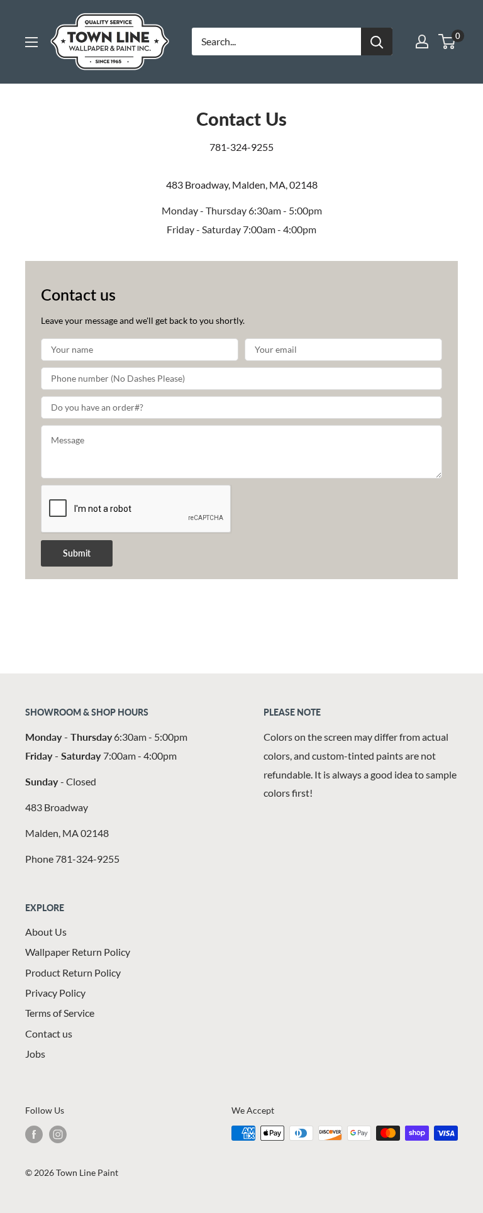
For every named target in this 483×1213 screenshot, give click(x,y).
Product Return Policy (73, 972)
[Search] (376, 41)
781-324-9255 (241, 147)
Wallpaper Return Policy (77, 952)
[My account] (422, 41)
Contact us (48, 1033)
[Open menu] (31, 42)
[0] (447, 41)
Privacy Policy (55, 993)
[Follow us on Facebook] (34, 1134)
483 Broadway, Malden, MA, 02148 (242, 185)
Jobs (35, 1054)
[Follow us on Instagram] (58, 1134)
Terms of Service (59, 1013)
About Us (46, 932)
